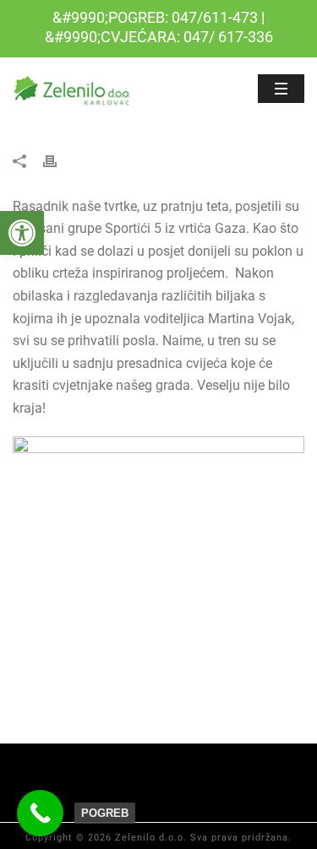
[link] (22, 233)
